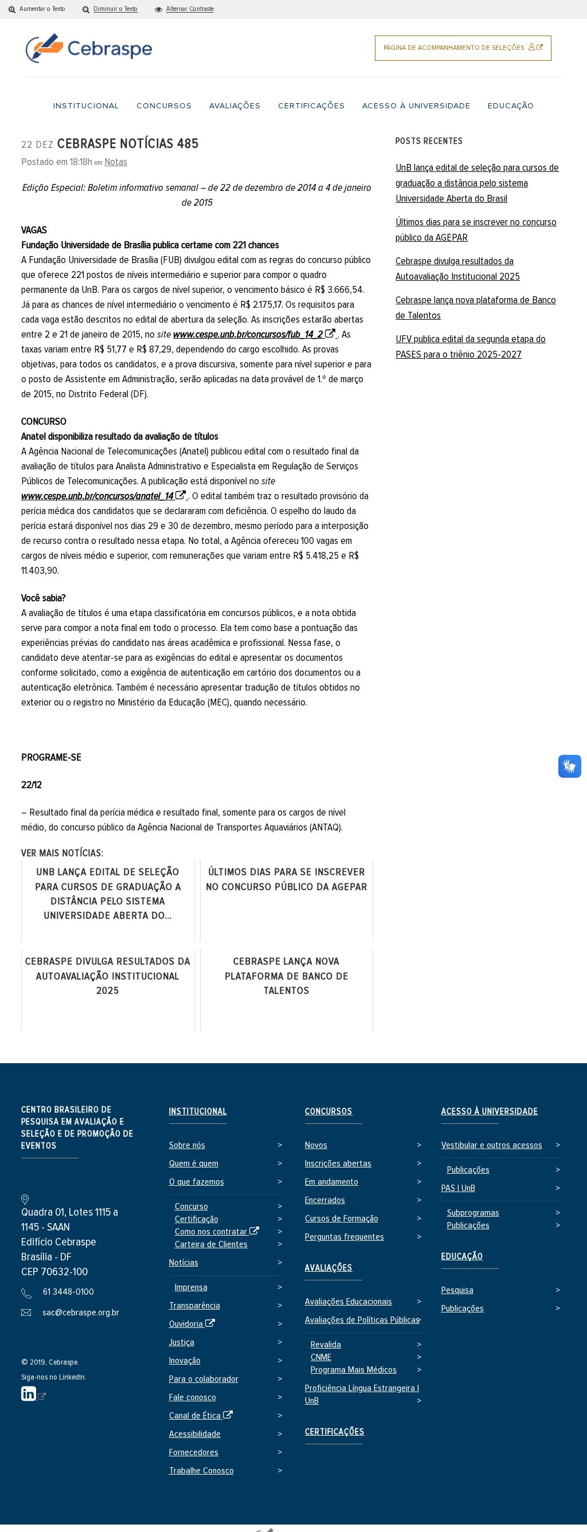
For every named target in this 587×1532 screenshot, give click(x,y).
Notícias (183, 1263)
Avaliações (329, 1268)
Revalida (326, 1345)
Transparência (194, 1306)
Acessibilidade (195, 1434)
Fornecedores (193, 1452)
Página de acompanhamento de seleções (467, 52)
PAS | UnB (458, 1188)
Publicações (468, 1170)
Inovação (185, 1361)
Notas (115, 162)
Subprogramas (473, 1213)
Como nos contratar (219, 1233)
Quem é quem (193, 1164)
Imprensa (191, 1287)
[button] (37, 9)
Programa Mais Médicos (354, 1370)
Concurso (191, 1207)
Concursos (329, 1111)
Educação (462, 1256)
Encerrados (325, 1200)
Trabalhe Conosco (201, 1471)
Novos (316, 1145)
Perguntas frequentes (344, 1237)
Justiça (181, 1342)
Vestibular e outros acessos (491, 1145)
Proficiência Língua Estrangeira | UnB (362, 1395)
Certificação (196, 1219)
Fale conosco (192, 1397)
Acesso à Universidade (489, 1111)
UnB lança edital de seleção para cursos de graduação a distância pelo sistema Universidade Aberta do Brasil (477, 183)
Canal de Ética (203, 1416)
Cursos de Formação (341, 1219)
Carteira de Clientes (211, 1244)
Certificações (335, 1432)
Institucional (198, 1111)
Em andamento (331, 1182)
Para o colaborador (203, 1379)
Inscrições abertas (338, 1164)
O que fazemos (196, 1182)
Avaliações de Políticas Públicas (362, 1320)
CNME (321, 1357)
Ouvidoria (194, 1325)
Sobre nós (187, 1145)
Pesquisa (457, 1290)
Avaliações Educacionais (348, 1302)
